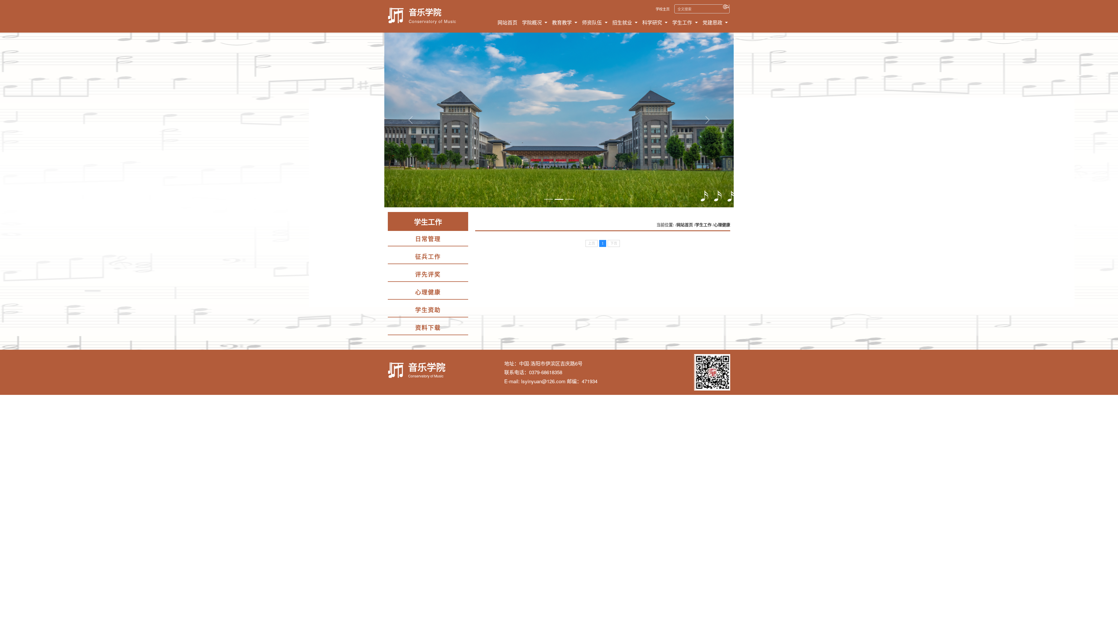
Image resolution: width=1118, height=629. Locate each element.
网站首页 (507, 22)
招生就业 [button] (623, 22)
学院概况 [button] (532, 22)
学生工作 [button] (683, 22)
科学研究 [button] (653, 22)
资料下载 (428, 327)
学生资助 (428, 309)
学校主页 (663, 8)
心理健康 (428, 292)
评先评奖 (428, 274)
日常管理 (428, 238)
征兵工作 (428, 256)
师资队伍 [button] (592, 22)
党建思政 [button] (713, 22)
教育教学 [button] (562, 22)
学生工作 (703, 224)
